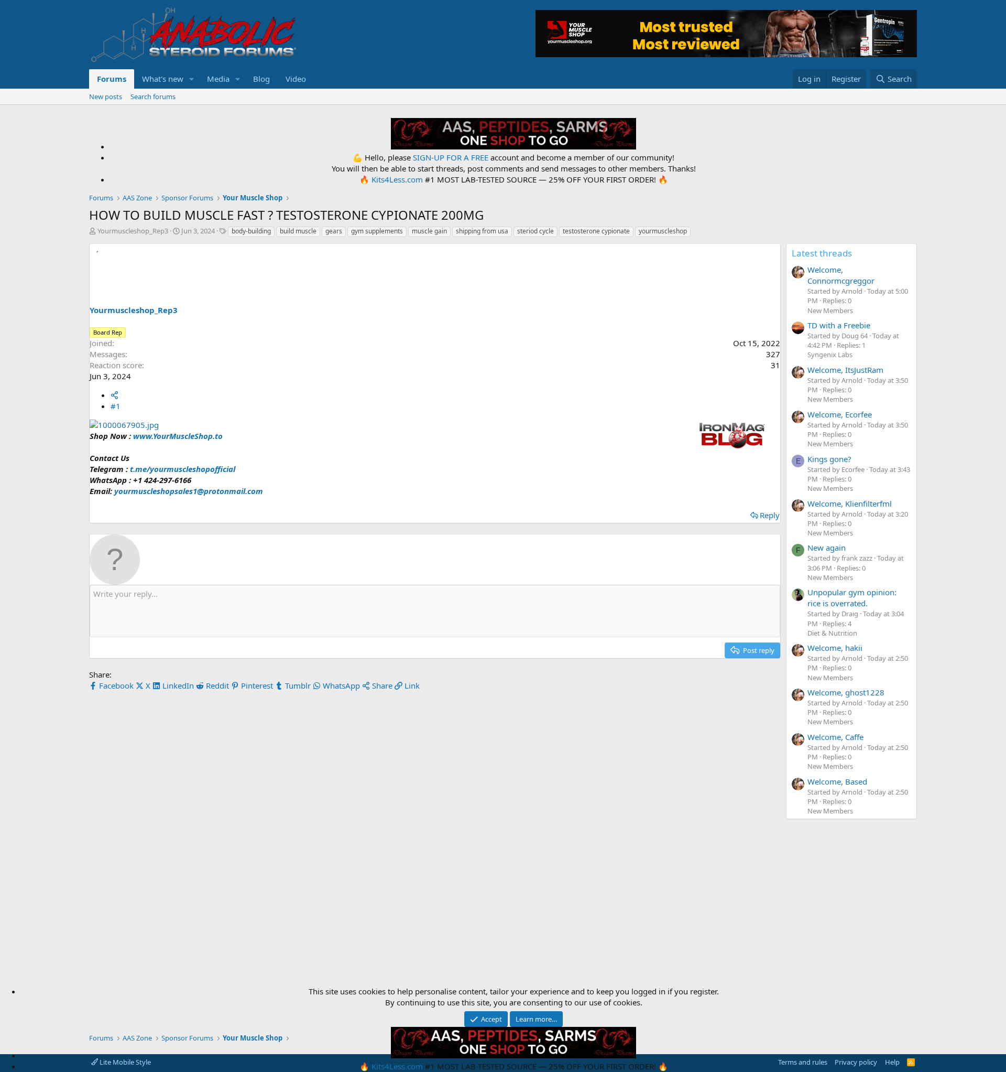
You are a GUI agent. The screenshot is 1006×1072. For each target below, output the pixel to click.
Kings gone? (829, 459)
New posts (105, 96)
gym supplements (377, 231)
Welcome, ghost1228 (845, 692)
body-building (251, 231)
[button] (191, 79)
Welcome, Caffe (835, 737)
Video (296, 78)
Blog (261, 78)
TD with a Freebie (838, 325)
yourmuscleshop (663, 231)
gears (333, 231)
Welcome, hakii (834, 647)
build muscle (298, 231)
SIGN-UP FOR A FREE (450, 157)
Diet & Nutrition (832, 633)
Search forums (153, 96)
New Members (830, 310)
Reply (770, 515)
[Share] (114, 395)
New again (826, 547)
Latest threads (822, 253)
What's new (162, 78)
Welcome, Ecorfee (839, 414)
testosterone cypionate (596, 231)
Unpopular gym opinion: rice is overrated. (851, 597)
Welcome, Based (837, 781)
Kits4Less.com (397, 179)
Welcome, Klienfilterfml (849, 503)
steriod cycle (535, 231)
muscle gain (429, 231)
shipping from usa (482, 231)
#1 (116, 406)
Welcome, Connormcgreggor (840, 275)
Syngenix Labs (829, 354)
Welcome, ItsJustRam (845, 370)
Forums (111, 78)
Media (218, 78)
